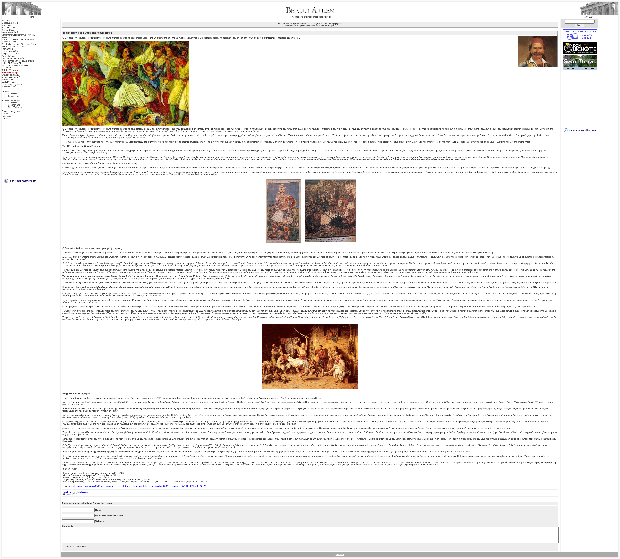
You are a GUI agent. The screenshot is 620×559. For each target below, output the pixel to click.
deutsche (319, 26)
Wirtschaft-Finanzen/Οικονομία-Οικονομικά (15, 67)
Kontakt (5, 114)
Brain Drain (7, 25)
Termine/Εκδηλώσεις (11, 51)
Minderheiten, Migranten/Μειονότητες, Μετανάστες (18, 36)
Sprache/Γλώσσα (9, 42)
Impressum (6, 116)
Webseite (99, 521)
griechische (305, 26)
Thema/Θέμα (7, 49)
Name (98, 510)
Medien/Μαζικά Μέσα (11, 32)
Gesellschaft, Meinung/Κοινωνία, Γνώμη (19, 44)
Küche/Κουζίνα (8, 87)
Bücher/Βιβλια (8, 30)
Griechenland (14, 96)
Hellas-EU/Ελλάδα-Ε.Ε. (12, 63)
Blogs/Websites (15, 107)
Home (31, 17)
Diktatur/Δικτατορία (10, 23)
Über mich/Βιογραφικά (11, 111)
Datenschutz (7, 118)
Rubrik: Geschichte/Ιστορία (75, 492)
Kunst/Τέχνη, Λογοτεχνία (12, 84)
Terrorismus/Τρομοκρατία (13, 58)
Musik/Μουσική (8, 82)
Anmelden (340, 555)
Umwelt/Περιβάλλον (10, 75)
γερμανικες (326, 23)
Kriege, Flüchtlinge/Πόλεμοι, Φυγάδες (18, 39)
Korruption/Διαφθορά (11, 77)
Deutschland (13, 94)
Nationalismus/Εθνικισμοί (13, 46)
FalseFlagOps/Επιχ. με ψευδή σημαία (18, 61)
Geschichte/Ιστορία (10, 73)
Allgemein (6, 20)
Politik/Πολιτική (8, 56)
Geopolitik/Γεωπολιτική (12, 54)
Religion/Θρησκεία (10, 70)
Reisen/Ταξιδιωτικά (10, 80)
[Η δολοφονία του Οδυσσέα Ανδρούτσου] (537, 66)
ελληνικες (312, 23)
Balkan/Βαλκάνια (9, 27)
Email (109, 515)
